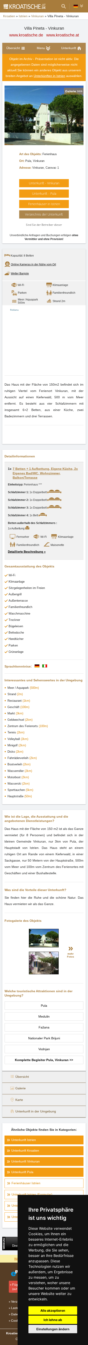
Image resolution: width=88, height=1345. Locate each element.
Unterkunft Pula (22, 1172)
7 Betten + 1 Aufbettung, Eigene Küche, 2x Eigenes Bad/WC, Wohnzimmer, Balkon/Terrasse (45, 473)
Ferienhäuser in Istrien (44, 204)
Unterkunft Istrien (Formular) (32, 1194)
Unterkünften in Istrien (49, 76)
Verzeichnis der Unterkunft (44, 214)
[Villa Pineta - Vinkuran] (44, 946)
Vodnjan (44, 1049)
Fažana (44, 1027)
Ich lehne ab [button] (53, 1320)
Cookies (17, 1320)
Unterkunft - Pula (44, 193)
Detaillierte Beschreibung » (27, 551)
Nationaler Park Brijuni (44, 1038)
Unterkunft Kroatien (25, 1150)
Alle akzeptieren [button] (52, 1310)
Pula (44, 1005)
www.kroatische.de (26, 35)
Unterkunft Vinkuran (25, 1161)
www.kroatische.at (62, 35)
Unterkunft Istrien (23, 1140)
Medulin (44, 1016)
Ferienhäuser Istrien (26, 1183)
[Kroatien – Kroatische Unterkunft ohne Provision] (24, 6)
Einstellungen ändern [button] (52, 1329)
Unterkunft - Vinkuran (44, 183)
